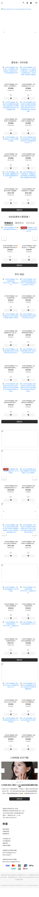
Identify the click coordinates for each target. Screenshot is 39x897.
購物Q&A (5, 843)
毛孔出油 (30, 222)
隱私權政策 (6, 833)
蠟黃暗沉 (19, 222)
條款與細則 (6, 829)
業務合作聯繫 (6, 845)
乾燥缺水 (8, 222)
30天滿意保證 (7, 841)
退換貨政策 (6, 831)
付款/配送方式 (7, 838)
